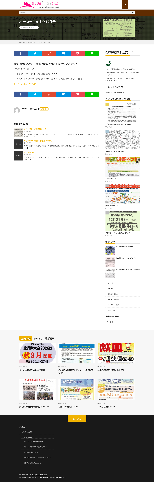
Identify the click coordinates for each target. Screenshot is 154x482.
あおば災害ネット (110, 178)
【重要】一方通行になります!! (114, 151)
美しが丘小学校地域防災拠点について (36, 447)
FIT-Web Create (42, 477)
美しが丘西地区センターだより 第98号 (128, 269)
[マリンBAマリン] (18, 155)
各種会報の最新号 (113, 294)
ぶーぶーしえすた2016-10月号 (25, 84)
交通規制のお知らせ (111, 206)
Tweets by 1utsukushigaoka (114, 92)
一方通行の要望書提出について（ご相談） (118, 124)
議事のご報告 (112, 310)
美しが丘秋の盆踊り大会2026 (125, 246)
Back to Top (77, 419)
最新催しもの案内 (113, 299)
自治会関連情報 (26, 437)
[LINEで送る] (92, 53)
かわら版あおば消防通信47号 (35, 129)
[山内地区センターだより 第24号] (110, 262)
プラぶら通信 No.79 (106, 406)
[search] (133, 12)
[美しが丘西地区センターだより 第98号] (110, 273)
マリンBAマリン (30, 152)
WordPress (61, 477)
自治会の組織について (31, 452)
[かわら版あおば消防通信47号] (18, 132)
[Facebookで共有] (21, 53)
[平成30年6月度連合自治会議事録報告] (18, 144)
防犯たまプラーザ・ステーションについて (37, 457)
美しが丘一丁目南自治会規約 (33, 441)
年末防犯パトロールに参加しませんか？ (117, 233)
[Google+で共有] (49, 53)
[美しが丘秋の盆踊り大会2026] (110, 250)
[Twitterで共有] (35, 53)
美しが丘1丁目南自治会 (39, 475)
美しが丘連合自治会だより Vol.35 (34, 406)
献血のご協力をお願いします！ (111, 370)
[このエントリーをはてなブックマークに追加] (63, 53)
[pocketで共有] (78, 53)
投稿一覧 (43, 109)
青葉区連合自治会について (32, 463)
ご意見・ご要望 (26, 432)
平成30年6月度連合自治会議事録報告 (38, 141)
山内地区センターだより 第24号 (126, 258)
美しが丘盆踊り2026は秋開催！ (33, 370)
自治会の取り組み (113, 305)
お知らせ (33, 27)
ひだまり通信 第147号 (68, 406)
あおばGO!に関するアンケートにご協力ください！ (76, 371)
